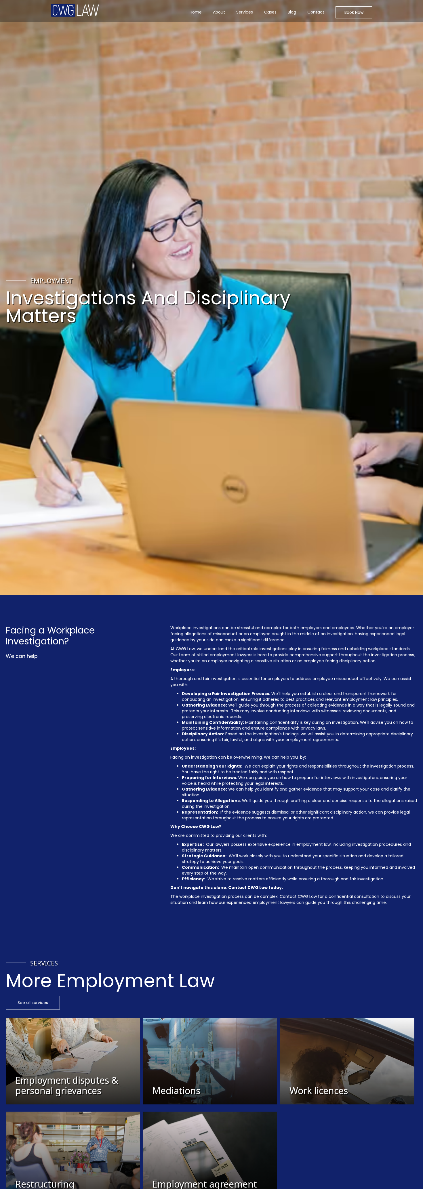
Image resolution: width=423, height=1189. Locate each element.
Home (196, 12)
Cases (270, 12)
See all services (33, 1002)
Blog (292, 12)
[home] (75, 10)
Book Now (353, 12)
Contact (315, 12)
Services (244, 12)
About (219, 12)
